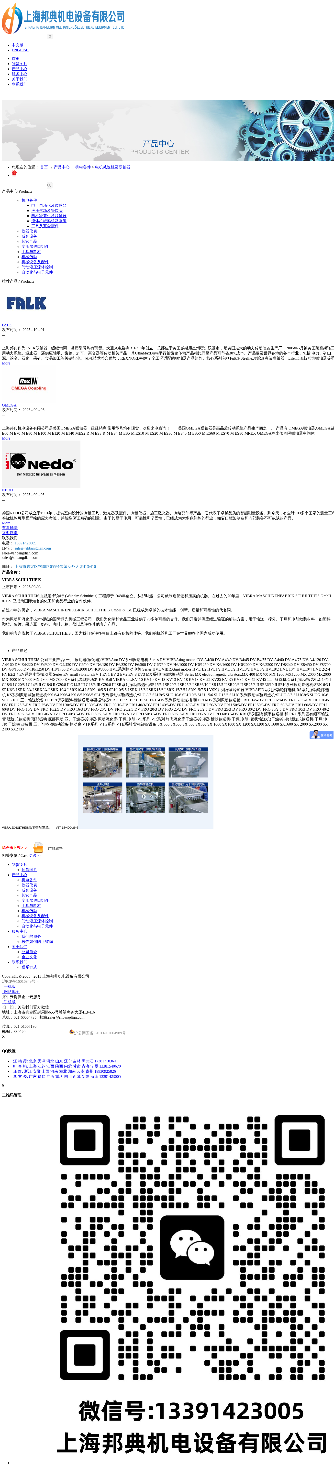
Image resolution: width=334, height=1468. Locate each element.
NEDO (7, 490)
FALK (7, 325)
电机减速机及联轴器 (112, 167)
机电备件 (83, 167)
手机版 (9, 986)
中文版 (17, 45)
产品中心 (61, 167)
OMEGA (9, 405)
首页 (16, 58)
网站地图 (11, 992)
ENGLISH (20, 50)
